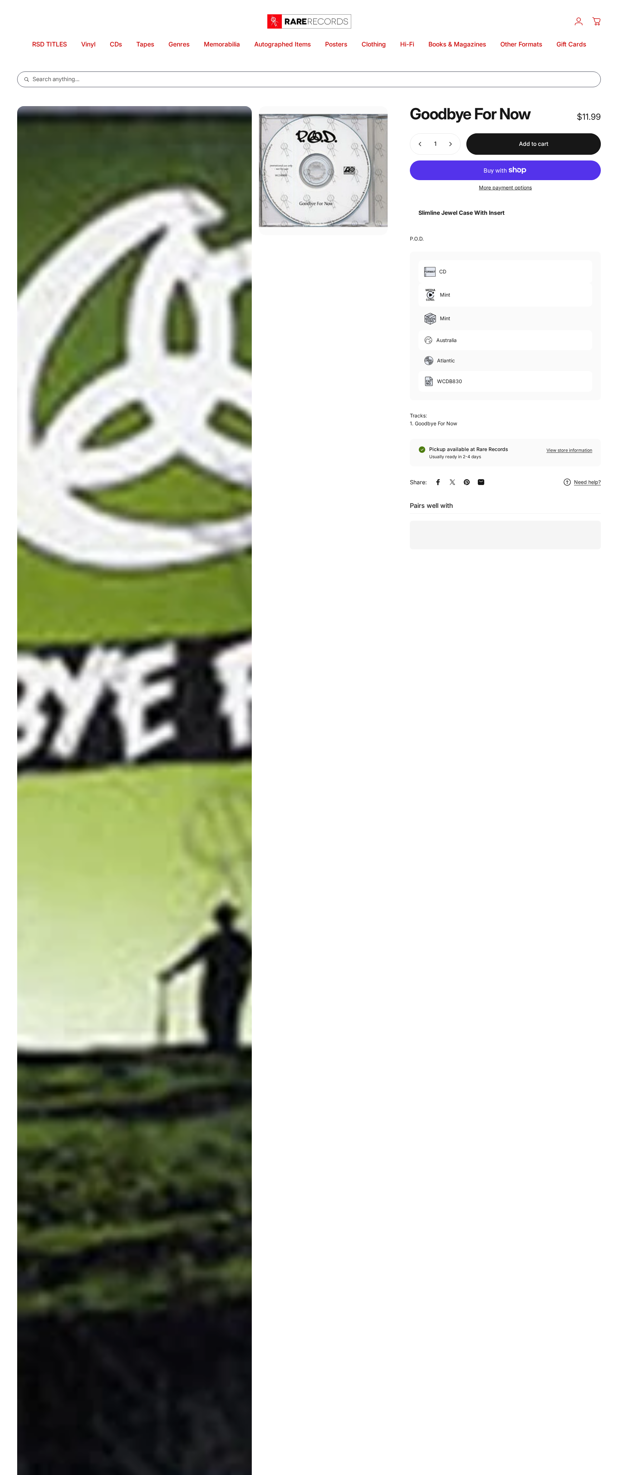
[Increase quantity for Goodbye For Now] (452, 144)
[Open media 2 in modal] (323, 170)
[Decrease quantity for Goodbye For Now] (418, 144)
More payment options (505, 187)
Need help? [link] (587, 482)
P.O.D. (417, 239)
